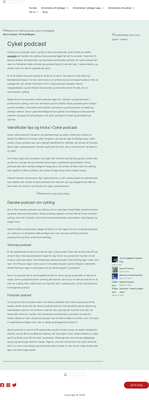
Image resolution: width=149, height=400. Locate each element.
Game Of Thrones (126, 268)
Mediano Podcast (126, 282)
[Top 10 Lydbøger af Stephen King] (115, 259)
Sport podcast (10, 34)
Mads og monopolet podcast (130, 275)
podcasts (12, 56)
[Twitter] (14, 385)
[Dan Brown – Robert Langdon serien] (115, 290)
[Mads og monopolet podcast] (115, 276)
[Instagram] (8, 385)
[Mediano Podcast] (115, 283)
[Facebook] (2, 385)
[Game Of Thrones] (115, 270)
